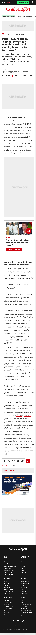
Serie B (6, 564)
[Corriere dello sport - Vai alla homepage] (18, 9)
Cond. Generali (8, 613)
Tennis (9, 34)
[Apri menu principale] (3, 2)
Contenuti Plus (9, 16)
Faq (5, 615)
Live (11, 2)
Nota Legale (7, 604)
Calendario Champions (24, 607)
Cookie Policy (8, 609)
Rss (22, 589)
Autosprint (7, 583)
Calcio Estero (8, 572)
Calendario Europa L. (27, 610)
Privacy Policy (8, 611)
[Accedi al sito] (32, 2)
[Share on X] (9, 461)
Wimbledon (20, 34)
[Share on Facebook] (4, 461)
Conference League (10, 570)
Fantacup (7, 593)
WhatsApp (26, 626)
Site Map (23, 591)
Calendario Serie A (25, 16)
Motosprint (7, 587)
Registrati (24, 593)
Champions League (10, 566)
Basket (23, 564)
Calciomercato (8, 574)
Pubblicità (24, 587)
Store (22, 585)
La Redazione (8, 602)
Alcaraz (19, 415)
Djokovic (27, 415)
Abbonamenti (25, 581)
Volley (22, 570)
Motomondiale (25, 562)
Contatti (6, 600)
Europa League (8, 568)
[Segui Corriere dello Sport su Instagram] (23, 621)
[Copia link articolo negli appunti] (22, 461)
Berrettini (17, 76)
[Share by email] (18, 461)
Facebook (9, 626)
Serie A (6, 562)
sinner (9, 76)
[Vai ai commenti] (28, 461)
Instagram (17, 626)
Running (23, 568)
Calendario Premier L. (27, 613)
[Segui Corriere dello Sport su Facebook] (13, 621)
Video (22, 600)
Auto (5, 581)
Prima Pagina (25, 583)
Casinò (23, 616)
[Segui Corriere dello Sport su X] (18, 621)
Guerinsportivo (8, 589)
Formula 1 (23, 560)
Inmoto (6, 585)
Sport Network (8, 591)
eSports (23, 572)
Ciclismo (23, 574)
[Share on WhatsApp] (13, 461)
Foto (22, 602)
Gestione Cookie (9, 607)
